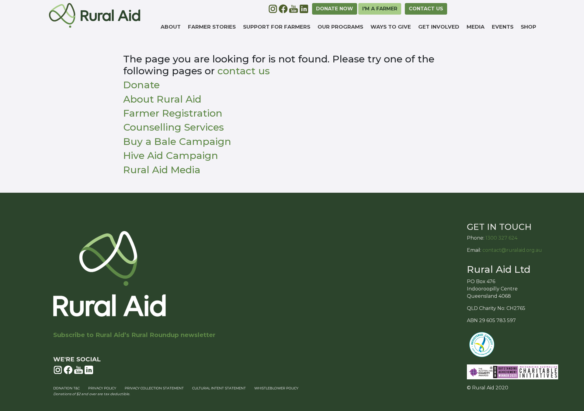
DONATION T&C (66, 388)
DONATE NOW (334, 9)
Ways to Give (390, 27)
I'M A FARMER (379, 9)
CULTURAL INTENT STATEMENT (219, 388)
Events (502, 27)
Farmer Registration (172, 113)
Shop (528, 27)
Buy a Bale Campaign (177, 141)
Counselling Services (173, 127)
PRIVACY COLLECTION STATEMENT (154, 388)
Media (476, 27)
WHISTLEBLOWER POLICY (276, 388)
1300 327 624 (501, 238)
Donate (141, 85)
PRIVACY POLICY (102, 388)
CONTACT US (426, 9)
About (171, 27)
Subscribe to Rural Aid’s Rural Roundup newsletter (134, 335)
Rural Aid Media (161, 170)
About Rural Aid (162, 99)
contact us (243, 71)
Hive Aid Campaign (170, 155)
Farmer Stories (212, 27)
